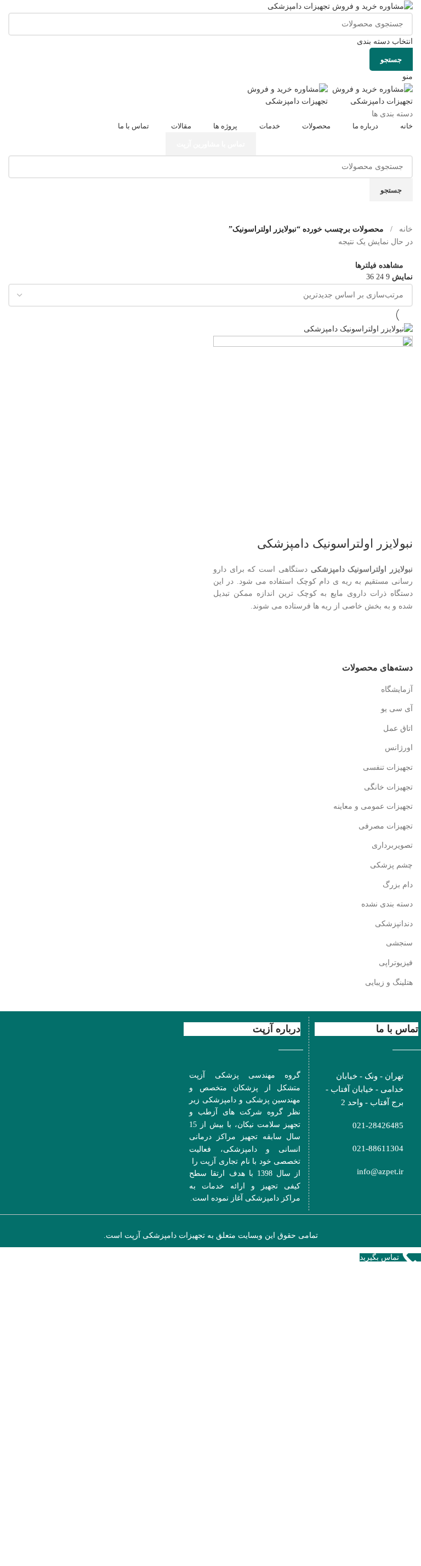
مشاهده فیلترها (379, 265)
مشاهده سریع (399, 637)
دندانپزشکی (394, 924)
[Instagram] (409, 1194)
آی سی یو (397, 709)
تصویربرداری (392, 845)
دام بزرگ (398, 885)
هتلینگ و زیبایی (389, 982)
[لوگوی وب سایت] (340, 6)
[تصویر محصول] (313, 435)
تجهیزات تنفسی (388, 767)
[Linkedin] (354, 1194)
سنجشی (399, 943)
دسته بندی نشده (387, 904)
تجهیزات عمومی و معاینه (373, 806)
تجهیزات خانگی (388, 787)
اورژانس (399, 747)
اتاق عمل (398, 728)
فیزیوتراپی (396, 963)
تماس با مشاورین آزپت (211, 144)
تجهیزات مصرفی (386, 826)
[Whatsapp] (391, 1194)
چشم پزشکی (391, 865)
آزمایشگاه (397, 689)
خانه (406, 229)
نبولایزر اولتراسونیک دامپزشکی (335, 543)
